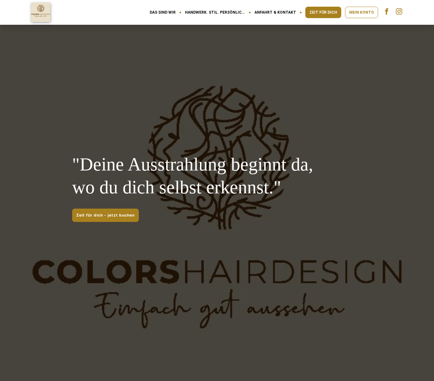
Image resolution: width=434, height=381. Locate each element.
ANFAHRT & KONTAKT (275, 12)
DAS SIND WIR (163, 12)
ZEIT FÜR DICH (323, 12)
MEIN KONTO (361, 12)
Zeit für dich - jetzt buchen (105, 215)
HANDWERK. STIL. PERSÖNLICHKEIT (215, 12)
